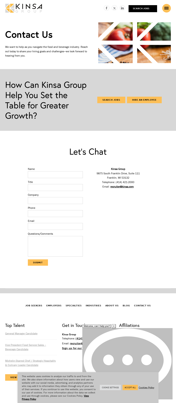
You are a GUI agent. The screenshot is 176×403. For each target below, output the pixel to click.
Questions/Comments (40, 233)
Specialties (74, 305)
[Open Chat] (127, 363)
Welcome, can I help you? (97, 326)
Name (31, 169)
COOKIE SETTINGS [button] (110, 387)
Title (30, 182)
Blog (126, 305)
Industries (93, 305)
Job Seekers (33, 305)
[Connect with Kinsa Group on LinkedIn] (122, 7)
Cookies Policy (146, 387)
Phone (31, 207)
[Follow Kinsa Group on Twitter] (116, 7)
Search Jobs (111, 99)
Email (31, 220)
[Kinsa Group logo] (23, 9)
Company (33, 194)
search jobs (141, 8)
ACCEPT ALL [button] (130, 387)
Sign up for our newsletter (79, 348)
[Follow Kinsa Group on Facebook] (108, 7)
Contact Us (142, 305)
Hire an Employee (144, 99)
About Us (112, 305)
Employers (54, 305)
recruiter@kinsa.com (122, 186)
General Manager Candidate (21, 333)
